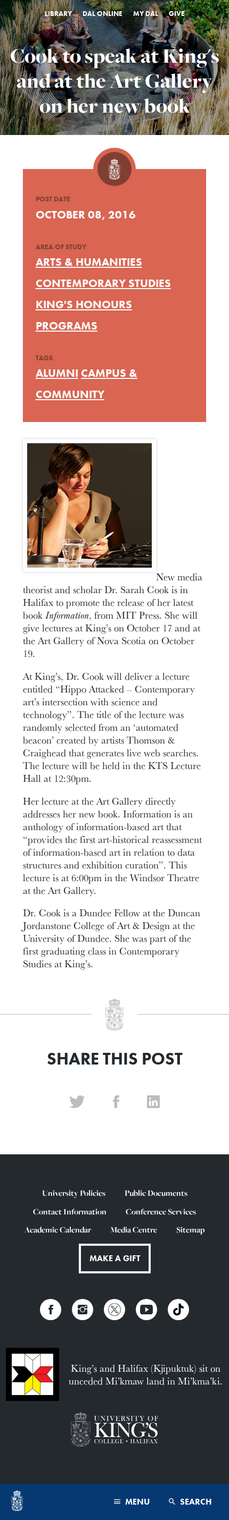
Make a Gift (114, 1258)
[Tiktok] (178, 1309)
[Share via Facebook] (116, 1102)
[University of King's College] (114, 1430)
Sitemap (190, 1229)
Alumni (57, 373)
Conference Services (161, 1211)
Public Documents (156, 1192)
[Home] (17, 1502)
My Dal (145, 13)
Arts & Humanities (89, 262)
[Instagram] (82, 1309)
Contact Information (70, 1211)
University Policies (73, 1192)
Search (195, 1501)
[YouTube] (146, 1309)
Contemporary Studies (103, 283)
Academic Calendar (57, 1229)
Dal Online (102, 13)
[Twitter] (114, 1309)
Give (177, 13)
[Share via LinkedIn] (153, 1102)
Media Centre (133, 1229)
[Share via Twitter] (77, 1102)
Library (58, 13)
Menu (136, 1501)
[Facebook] (50, 1309)
